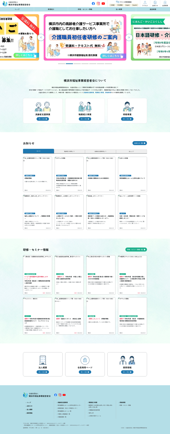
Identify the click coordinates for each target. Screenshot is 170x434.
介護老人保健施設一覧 (64, 414)
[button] (129, 37)
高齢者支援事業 (63, 402)
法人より (131, 151)
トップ (17, 9)
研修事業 (122, 402)
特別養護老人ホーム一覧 (64, 411)
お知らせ (29, 406)
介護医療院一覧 (62, 417)
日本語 (112, 5)
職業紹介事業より (69, 151)
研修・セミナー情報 (85, 9)
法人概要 (119, 9)
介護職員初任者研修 (94, 410)
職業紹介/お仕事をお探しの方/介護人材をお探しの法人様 (100, 406)
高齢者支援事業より (101, 151)
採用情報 (29, 413)
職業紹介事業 (93, 402)
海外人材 (91, 413)
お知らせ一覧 (138, 143)
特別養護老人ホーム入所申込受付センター (69, 405)
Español (135, 5)
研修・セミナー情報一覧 (135, 249)
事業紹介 (51, 9)
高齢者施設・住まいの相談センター (67, 408)
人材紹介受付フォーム (95, 416)
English (127, 5)
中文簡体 (119, 5)
